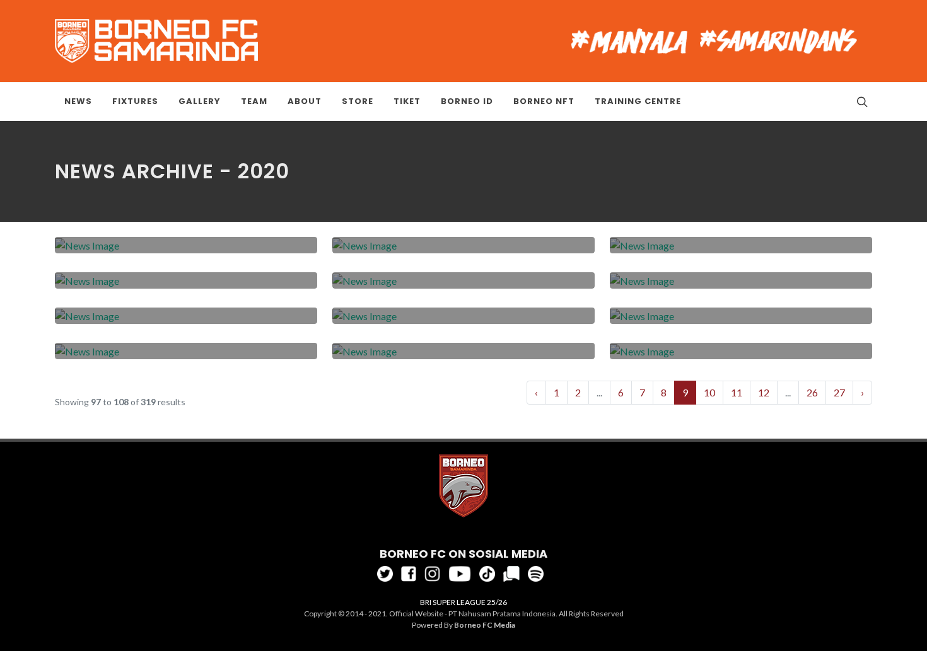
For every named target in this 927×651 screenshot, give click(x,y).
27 (839, 392)
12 (763, 392)
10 (709, 392)
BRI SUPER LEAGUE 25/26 (463, 602)
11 (736, 392)
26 (812, 392)
